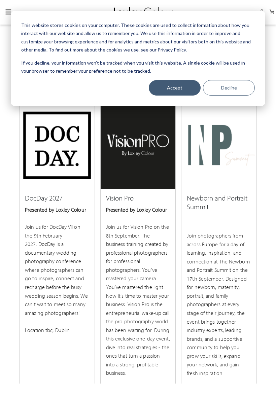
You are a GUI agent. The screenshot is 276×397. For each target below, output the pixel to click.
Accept (174, 88)
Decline (229, 88)
